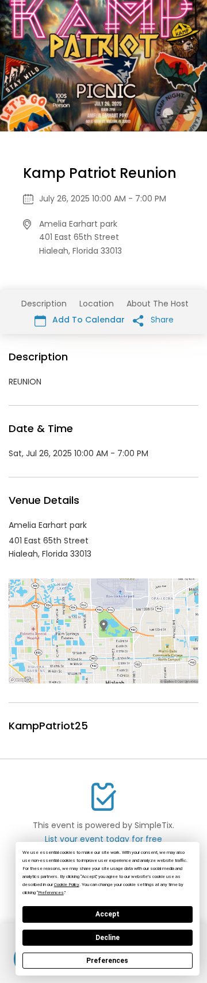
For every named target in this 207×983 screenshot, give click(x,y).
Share (161, 319)
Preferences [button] (51, 892)
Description (44, 303)
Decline (107, 938)
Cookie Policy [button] (66, 884)
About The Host (157, 303)
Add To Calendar (87, 319)
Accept (107, 914)
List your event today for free (103, 839)
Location (96, 303)
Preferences (107, 961)
